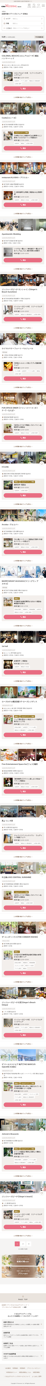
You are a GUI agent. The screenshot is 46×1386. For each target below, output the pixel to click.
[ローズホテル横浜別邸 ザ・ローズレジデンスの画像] (23, 692)
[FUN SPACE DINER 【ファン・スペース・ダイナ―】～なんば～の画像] (23, 399)
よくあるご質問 (36, 1376)
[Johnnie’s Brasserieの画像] (23, 1125)
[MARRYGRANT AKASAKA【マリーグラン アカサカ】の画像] (23, 572)
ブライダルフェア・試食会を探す (11, 1307)
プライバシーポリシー (34, 1368)
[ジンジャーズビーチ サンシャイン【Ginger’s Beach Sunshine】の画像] (23, 280)
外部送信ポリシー (11, 1372)
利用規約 (15, 1368)
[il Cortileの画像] (23, 458)
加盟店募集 (36, 1372)
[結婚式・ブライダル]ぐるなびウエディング (14, 1305)
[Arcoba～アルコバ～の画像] (23, 515)
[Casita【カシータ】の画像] (23, 108)
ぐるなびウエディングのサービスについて (17, 1376)
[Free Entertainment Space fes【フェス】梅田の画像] (23, 755)
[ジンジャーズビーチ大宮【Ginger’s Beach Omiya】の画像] (23, 993)
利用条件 (22, 1368)
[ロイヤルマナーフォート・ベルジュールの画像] (23, 339)
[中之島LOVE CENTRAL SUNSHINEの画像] (23, 868)
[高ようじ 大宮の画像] (23, 811)
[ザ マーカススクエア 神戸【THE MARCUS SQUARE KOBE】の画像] (23, 1055)
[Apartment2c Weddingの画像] (23, 225)
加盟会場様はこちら (25, 1372)
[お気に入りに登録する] (41, 52)
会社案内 (8, 1368)
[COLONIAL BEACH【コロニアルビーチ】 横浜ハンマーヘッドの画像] (23, 46)
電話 (24, 88)
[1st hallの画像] (23, 637)
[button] (23, 81)
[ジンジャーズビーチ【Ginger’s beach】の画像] (23, 1187)
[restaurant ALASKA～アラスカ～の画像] (23, 168)
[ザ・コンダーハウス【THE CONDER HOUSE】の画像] (23, 928)
